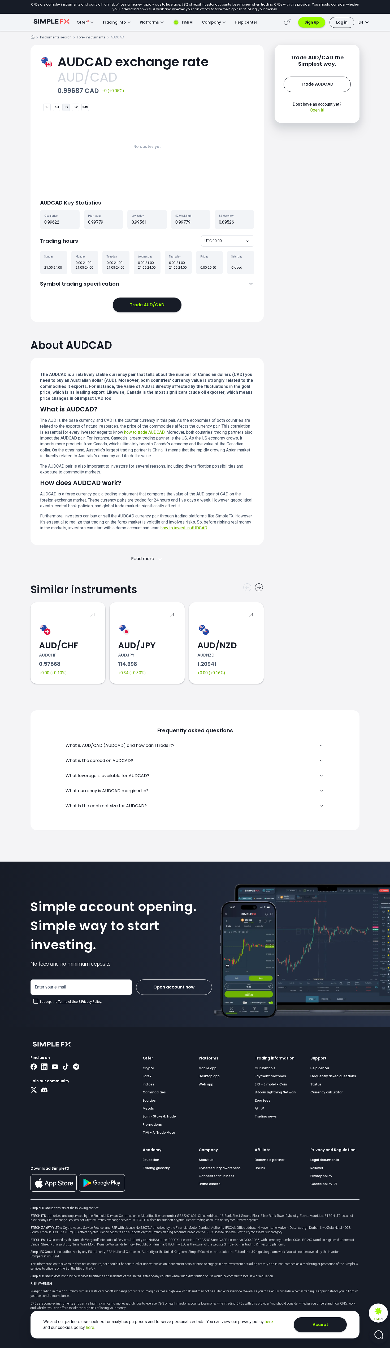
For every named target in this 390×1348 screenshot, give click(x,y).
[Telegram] (76, 1067)
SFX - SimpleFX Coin (271, 1084)
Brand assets (209, 1184)
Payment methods (270, 1076)
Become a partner (269, 1160)
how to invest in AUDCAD (184, 527)
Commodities (154, 1092)
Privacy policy (321, 1176)
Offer (148, 1058)
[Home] (33, 38)
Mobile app (207, 1068)
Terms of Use (68, 1002)
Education (151, 1160)
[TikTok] (65, 1067)
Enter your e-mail (50, 987)
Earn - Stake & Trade (159, 1116)
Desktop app (209, 1076)
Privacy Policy (91, 1002)
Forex (147, 1076)
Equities (149, 1100)
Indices (148, 1084)
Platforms (208, 1058)
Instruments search (56, 37)
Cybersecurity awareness (220, 1168)
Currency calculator (326, 1092)
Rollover (316, 1168)
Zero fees (262, 1100)
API (257, 1108)
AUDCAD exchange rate (133, 62)
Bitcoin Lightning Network (275, 1092)
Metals (148, 1108)
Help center (246, 22)
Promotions (152, 1124)
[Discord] (44, 1090)
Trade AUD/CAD (147, 305)
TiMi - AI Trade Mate (159, 1132)
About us (206, 1160)
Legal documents (324, 1160)
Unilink (260, 1168)
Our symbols (265, 1068)
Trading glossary (156, 1168)
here (269, 1321)
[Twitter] (34, 1090)
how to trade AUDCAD (144, 432)
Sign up (312, 22)
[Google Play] (102, 1190)
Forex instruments (91, 37)
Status (316, 1084)
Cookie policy (321, 1184)
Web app (206, 1084)
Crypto (148, 1068)
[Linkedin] (44, 1067)
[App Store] (54, 1191)
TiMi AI (187, 22)
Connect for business (216, 1176)
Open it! (317, 110)
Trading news (266, 1116)
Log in (342, 22)
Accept (320, 1325)
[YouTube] (55, 1067)
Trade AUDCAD (317, 84)
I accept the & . (71, 1002)
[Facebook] (34, 1067)
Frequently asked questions (333, 1076)
